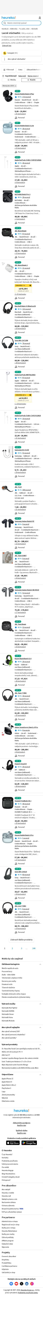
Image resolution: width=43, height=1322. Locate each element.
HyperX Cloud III (21, 764)
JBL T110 (18, 487)
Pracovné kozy (7, 971)
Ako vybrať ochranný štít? (11, 1031)
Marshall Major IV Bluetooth (25, 306)
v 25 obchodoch (20, 715)
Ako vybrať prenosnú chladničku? (13, 1035)
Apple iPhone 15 (7, 1079)
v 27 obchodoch (20, 860)
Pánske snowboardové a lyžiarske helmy (16, 997)
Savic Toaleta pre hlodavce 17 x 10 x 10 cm (16, 1061)
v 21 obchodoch (20, 438)
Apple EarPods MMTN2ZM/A (25, 375)
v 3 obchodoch (20, 219)
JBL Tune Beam (20, 624)
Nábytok (5, 1098)
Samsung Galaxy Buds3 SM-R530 (27, 590)
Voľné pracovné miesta (10, 1164)
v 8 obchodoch (20, 752)
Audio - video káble (8, 975)
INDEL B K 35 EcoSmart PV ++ (12, 1052)
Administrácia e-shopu (10, 1221)
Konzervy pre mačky (9, 981)
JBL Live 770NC (20, 906)
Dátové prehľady (8, 1237)
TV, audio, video (24, 29)
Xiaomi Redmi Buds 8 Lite (24, 126)
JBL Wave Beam (20, 231)
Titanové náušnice (8, 987)
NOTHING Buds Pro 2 (22, 194)
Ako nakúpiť (6, 1189)
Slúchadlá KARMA (8, 1011)
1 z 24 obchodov (20, 404)
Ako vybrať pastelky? (9, 1038)
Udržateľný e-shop (8, 1272)
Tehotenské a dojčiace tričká (12, 978)
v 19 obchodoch (20, 928)
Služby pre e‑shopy (8, 1228)
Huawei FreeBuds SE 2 (23, 801)
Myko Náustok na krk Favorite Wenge (15, 1065)
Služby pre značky (8, 1234)
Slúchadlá (34, 29)
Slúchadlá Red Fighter (9, 1008)
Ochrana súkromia (8, 1205)
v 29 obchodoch (20, 472)
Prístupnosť (6, 1180)
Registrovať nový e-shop (10, 1224)
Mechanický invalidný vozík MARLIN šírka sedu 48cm (20, 1068)
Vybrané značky (8, 1004)
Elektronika (13, 29)
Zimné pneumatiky (8, 1094)
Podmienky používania (10, 1161)
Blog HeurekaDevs (8, 1174)
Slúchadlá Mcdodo (8, 1021)
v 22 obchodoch (20, 544)
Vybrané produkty (10, 1044)
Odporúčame (7, 1074)
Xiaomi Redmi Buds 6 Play (24, 94)
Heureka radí (6, 1196)
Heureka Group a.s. (27, 1290)
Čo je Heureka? (7, 1154)
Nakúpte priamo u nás (9, 1199)
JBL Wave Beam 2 (21, 265)
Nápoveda (5, 1247)
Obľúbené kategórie (10, 964)
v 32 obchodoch (20, 148)
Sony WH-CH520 (21, 872)
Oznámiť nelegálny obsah (11, 1177)
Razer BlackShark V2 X (23, 658)
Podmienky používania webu (28, 1293)
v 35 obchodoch (20, 114)
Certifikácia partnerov (9, 1266)
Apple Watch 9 (7, 1082)
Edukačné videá (7, 1244)
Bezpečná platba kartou (10, 1209)
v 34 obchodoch (20, 578)
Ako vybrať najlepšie (11, 1027)
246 (33, 948)
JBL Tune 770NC (21, 693)
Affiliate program (8, 1241)
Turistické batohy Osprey (11, 991)
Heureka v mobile (8, 1193)
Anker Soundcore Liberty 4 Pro (26, 727)
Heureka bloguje (7, 1170)
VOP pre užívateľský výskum (12, 1212)
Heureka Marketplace (9, 1231)
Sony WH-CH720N (21, 340)
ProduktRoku (6, 1263)
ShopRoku (5, 1260)
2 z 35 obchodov (20, 294)
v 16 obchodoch (20, 328)
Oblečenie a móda (8, 1101)
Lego (3, 1091)
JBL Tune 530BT (21, 556)
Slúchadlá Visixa (7, 1017)
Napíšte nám (21, 1125)
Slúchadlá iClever (8, 1014)
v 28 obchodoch (20, 363)
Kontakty (5, 1158)
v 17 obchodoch (20, 612)
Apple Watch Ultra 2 (9, 1085)
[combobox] (21, 23)
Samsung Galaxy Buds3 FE (24, 521)
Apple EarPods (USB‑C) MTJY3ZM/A (28, 415)
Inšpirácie (5, 1269)
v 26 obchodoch (20, 681)
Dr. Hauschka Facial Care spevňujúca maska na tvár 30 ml (21, 1049)
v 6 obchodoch (20, 182)
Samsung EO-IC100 (22, 450)
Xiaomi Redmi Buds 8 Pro (24, 835)
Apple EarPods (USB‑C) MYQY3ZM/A (28, 160)
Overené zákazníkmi (9, 1256)
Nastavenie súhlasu (9, 1202)
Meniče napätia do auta (10, 968)
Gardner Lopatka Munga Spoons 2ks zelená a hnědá (20, 1058)
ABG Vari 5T (6, 1055)
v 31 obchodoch (20, 509)
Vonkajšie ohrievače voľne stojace (14, 994)
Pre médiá (5, 1167)
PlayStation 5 (6, 1088)
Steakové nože (7, 984)
